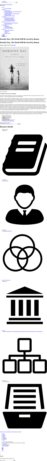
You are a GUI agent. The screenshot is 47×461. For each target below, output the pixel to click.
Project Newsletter (8, 8)
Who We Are (7, 31)
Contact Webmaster (5, 444)
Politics (27, 331)
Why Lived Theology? (38, 331)
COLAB (6, 445)
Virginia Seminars (8, 14)
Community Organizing (6, 331)
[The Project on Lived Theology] (6, 4)
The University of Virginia (16, 431)
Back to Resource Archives (5, 122)
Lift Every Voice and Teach (10, 17)
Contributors (4, 438)
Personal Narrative (22, 331)
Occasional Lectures (8, 23)
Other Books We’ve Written (10, 15)
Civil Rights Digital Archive (10, 20)
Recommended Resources (7, 230)
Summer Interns (7, 33)
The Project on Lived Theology (5, 431)
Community (4, 24)
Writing (3, 9)
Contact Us (4, 1)
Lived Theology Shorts (9, 28)
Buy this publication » (10, 120)
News (3, 7)
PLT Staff (13, 45)
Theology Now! (7, 10)
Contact (6, 32)
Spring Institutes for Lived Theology (11, 22)
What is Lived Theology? (9, 30)
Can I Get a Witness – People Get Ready (12, 13)
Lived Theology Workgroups (10, 19)
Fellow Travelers (5, 180)
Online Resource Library (9, 18)
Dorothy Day (4, 281)
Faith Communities (14, 331)
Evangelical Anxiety (8, 12)
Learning (4, 16)
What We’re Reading (8, 27)
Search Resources (3, 123)
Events (3, 21)
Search (3, 2)
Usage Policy (4, 443)
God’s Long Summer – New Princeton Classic (13, 11)
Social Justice (31, 331)
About (3, 29)
